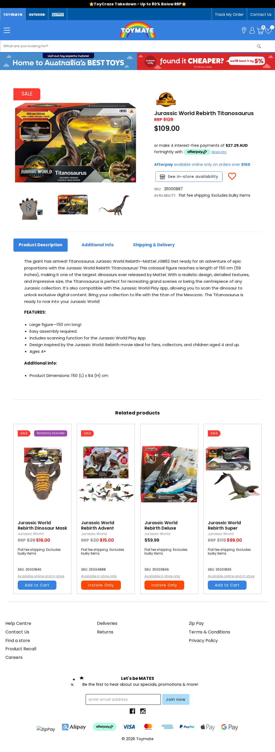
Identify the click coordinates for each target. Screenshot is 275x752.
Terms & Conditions (209, 632)
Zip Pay (196, 623)
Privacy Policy (203, 640)
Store (244, 30)
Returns (105, 632)
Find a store (17, 640)
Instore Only (101, 585)
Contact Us (261, 14)
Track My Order (229, 14)
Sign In (252, 30)
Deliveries (107, 623)
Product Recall (20, 649)
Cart (263, 28)
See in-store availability (193, 176)
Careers (14, 657)
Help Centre (18, 623)
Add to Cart (37, 585)
